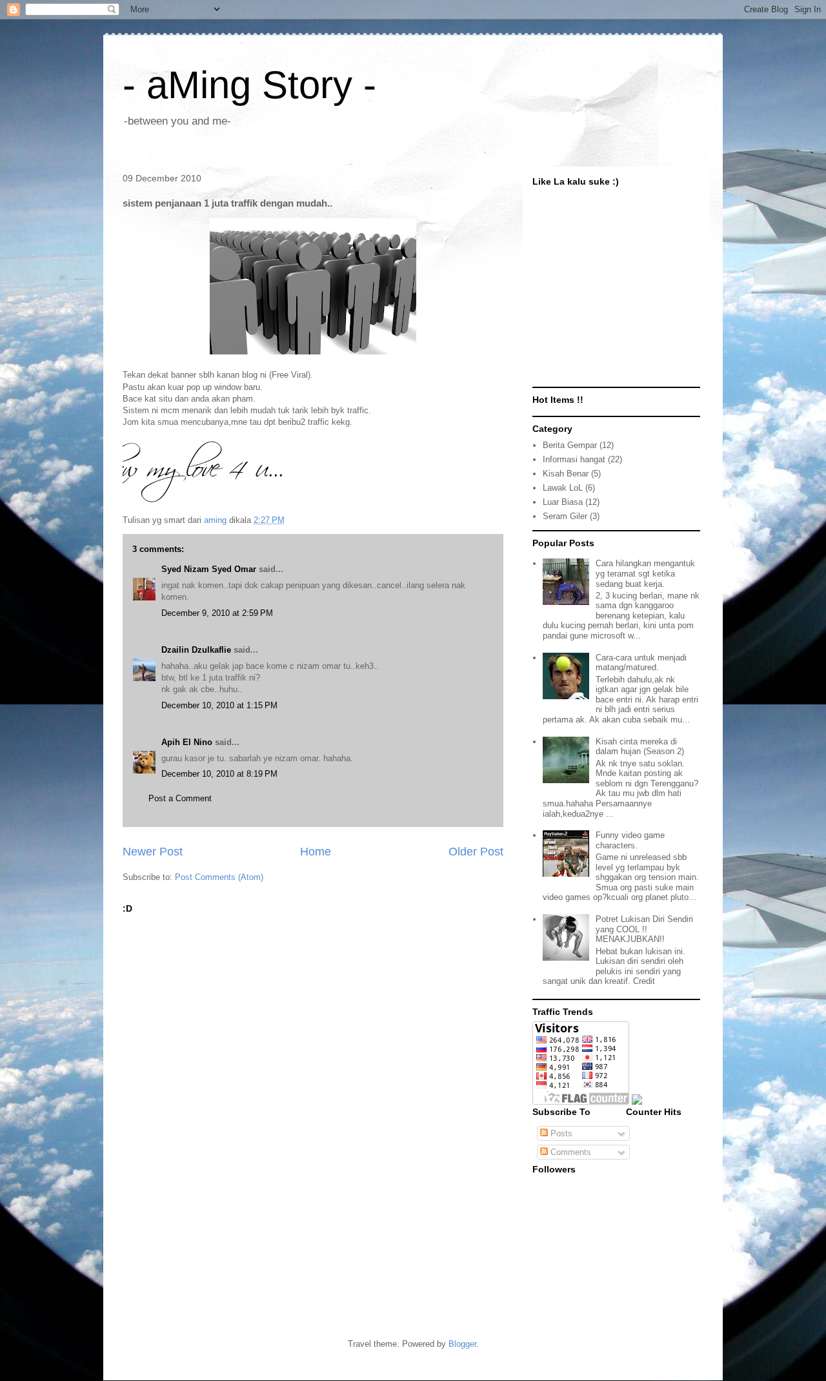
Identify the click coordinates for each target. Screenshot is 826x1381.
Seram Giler (565, 516)
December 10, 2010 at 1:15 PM (219, 705)
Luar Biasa (563, 502)
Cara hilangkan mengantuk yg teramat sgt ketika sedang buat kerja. (645, 573)
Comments (569, 1152)
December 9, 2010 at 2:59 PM (217, 613)
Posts (560, 1133)
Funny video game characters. (630, 840)
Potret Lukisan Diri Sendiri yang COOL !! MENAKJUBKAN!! (644, 929)
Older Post (475, 851)
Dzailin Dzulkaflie (196, 650)
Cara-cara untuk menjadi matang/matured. (641, 663)
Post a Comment (180, 798)
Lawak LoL (563, 488)
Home (315, 851)
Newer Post (153, 851)
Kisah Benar (566, 473)
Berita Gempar (570, 445)
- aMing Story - (249, 85)
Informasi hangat (574, 459)
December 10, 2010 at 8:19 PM (219, 774)
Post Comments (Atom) (219, 877)
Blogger (462, 1344)
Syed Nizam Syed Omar (208, 569)
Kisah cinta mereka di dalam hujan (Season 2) (640, 747)
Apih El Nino (186, 742)
